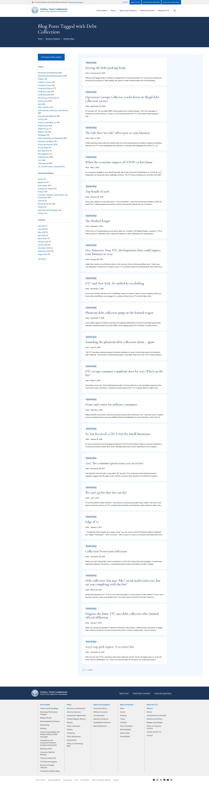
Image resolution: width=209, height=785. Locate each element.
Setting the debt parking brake (105, 68)
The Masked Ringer (97, 221)
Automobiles (42, 185)
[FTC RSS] (171, 780)
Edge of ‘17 (92, 522)
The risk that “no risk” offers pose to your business (117, 133)
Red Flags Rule (43, 151)
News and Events (126, 705)
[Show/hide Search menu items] (174, 10)
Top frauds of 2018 (97, 191)
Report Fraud (135, 2)
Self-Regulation (43, 154)
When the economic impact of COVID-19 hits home (119, 162)
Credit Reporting (44, 95)
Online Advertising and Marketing (50, 138)
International (72, 740)
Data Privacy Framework (47, 98)
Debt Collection (43, 107)
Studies (70, 729)
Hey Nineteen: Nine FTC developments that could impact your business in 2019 (123, 252)
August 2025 (42, 254)
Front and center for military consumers (111, 404)
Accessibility (67, 780)
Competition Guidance (102, 722)
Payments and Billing (45, 141)
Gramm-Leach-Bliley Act (47, 122)
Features (123, 715)
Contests (123, 722)
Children (41, 79)
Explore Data (125, 733)
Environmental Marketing (47, 116)
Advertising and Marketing (47, 73)
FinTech (41, 119)
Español (125, 2)
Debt (40, 104)
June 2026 (42, 229)
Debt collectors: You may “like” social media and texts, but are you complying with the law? (122, 582)
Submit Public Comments (151, 2)
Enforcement (45, 705)
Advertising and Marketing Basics (50, 76)
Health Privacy (43, 129)
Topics (122, 719)
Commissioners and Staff (156, 715)
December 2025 (44, 248)
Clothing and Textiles (45, 189)
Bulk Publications (100, 726)
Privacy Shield (43, 148)
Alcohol (40, 179)
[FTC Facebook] (154, 780)
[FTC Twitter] (161, 780)
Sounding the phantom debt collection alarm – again (119, 342)
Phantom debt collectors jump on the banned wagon (119, 313)
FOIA (76, 780)
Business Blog (68, 39)
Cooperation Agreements (76, 715)
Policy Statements (74, 736)
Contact (150, 735)
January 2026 (43, 245)
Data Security (43, 101)
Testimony (71, 733)
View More (42, 259)
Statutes (43, 728)
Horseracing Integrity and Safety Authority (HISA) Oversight (50, 734)
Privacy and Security (45, 145)
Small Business (43, 157)
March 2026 (42, 238)
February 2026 (43, 242)
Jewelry (41, 207)
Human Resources (45, 204)
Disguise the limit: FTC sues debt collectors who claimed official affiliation (122, 616)
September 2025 (44, 251)
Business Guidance (53, 39)
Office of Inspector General (101, 780)
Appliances (42, 182)
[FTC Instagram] (157, 780)
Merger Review (46, 718)
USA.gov (116, 780)
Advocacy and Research (76, 708)
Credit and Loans (44, 92)
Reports (70, 722)
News (122, 708)
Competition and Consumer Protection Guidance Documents (48, 742)
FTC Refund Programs (48, 762)
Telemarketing (43, 163)
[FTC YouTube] (168, 780)
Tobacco (41, 213)
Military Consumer (100, 712)
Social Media (125, 736)
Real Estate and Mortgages (48, 210)
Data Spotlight (125, 729)
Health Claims (43, 126)
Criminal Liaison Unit (48, 758)
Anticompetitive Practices (50, 721)
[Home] (50, 12)
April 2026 (41, 235)
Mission (150, 708)
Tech (40, 160)
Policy (69, 705)
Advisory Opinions (74, 712)
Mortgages (42, 135)
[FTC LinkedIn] (164, 780)
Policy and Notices (54, 780)
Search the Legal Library (171, 2)
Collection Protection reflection (106, 551)
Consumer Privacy (44, 85)
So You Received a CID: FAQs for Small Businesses (117, 434)
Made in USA (43, 132)
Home (40, 39)
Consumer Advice (100, 708)
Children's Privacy (44, 82)
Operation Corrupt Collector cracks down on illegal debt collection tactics (122, 99)
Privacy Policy (40, 780)
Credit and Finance (45, 88)
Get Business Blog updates (51, 57)
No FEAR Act (85, 780)
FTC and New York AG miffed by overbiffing (114, 283)
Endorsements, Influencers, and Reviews (53, 110)
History (149, 712)
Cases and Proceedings (49, 708)
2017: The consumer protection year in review (114, 463)
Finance (41, 192)
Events (122, 712)
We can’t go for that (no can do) (105, 492)
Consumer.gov (99, 715)
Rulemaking (44, 725)
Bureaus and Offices (154, 719)
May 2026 (41, 232)
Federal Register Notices (76, 719)
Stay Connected (126, 726)
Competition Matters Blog (50, 771)
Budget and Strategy (154, 722)
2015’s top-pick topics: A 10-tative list (109, 647)
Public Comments (73, 726)
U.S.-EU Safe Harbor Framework (50, 167)
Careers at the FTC (154, 732)
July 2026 (41, 226)
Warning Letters (46, 749)
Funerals (41, 201)
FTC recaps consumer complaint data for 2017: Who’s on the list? (124, 373)
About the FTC (152, 705)
